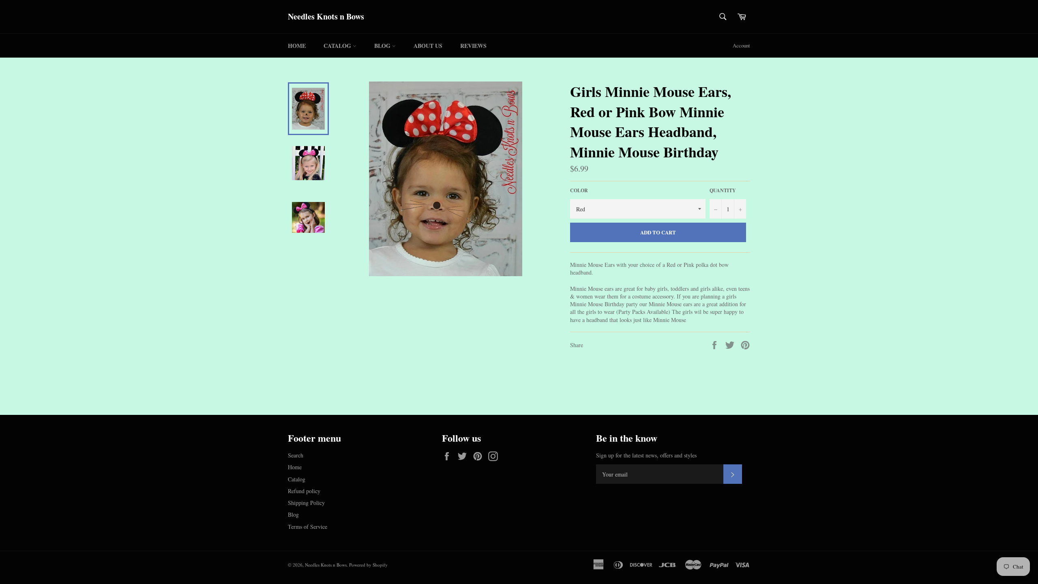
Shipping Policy (306, 503)
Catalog (338, 45)
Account (741, 45)
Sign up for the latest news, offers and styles (646, 455)
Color (579, 190)
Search (295, 455)
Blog (383, 45)
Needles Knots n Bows (326, 16)
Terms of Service (307, 526)
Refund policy (304, 491)
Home (297, 45)
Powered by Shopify (368, 565)
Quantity (723, 190)
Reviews (473, 45)
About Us (428, 45)
